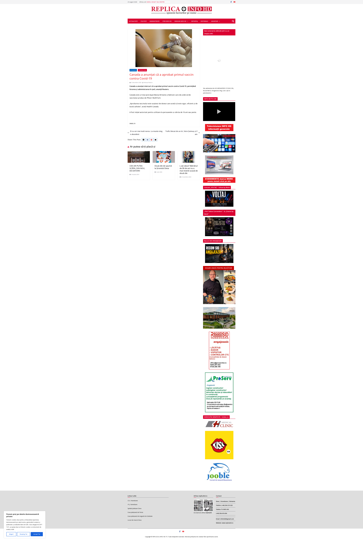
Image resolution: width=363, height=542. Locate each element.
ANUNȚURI (214, 21)
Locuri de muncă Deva (134, 520)
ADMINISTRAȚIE (154, 21)
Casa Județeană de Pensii (135, 512)
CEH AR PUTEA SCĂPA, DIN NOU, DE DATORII (137, 168)
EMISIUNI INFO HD (180, 21)
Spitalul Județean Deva (134, 508)
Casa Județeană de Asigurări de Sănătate (140, 516)
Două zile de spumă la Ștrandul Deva (163, 167)
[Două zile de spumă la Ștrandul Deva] (164, 152)
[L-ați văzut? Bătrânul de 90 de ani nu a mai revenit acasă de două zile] (189, 152)
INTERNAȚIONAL (142, 70)
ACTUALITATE (133, 21)
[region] (24, 524)
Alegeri (11, 534)
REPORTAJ (194, 21)
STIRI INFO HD (166, 21)
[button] (187, 21)
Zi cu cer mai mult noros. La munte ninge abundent (146, 132)
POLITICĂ (144, 21)
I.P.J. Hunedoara (132, 504)
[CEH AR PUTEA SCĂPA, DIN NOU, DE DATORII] (139, 152)
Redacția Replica (148, 82)
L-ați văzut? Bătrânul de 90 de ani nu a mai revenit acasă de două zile (189, 169)
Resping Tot (23, 534)
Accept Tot (36, 534)
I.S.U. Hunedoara (133, 500)
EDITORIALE (204, 21)
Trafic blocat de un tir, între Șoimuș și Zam (181, 132)
